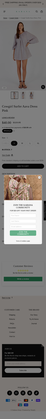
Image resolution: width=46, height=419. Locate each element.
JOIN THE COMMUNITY (23, 233)
